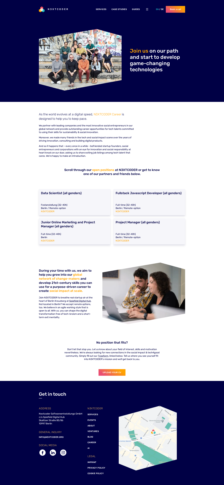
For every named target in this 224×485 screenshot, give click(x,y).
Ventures (93, 431)
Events (92, 420)
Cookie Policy (96, 473)
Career (92, 442)
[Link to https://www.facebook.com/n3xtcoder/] (42, 455)
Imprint (92, 462)
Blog (90, 437)
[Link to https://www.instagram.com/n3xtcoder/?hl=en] (63, 455)
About (91, 425)
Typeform (103, 355)
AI (89, 448)
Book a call (175, 9)
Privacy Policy (96, 468)
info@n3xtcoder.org (51, 437)
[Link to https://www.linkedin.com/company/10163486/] (53, 455)
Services (93, 414)
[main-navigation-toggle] (147, 9)
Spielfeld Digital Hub (80, 301)
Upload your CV (112, 372)
